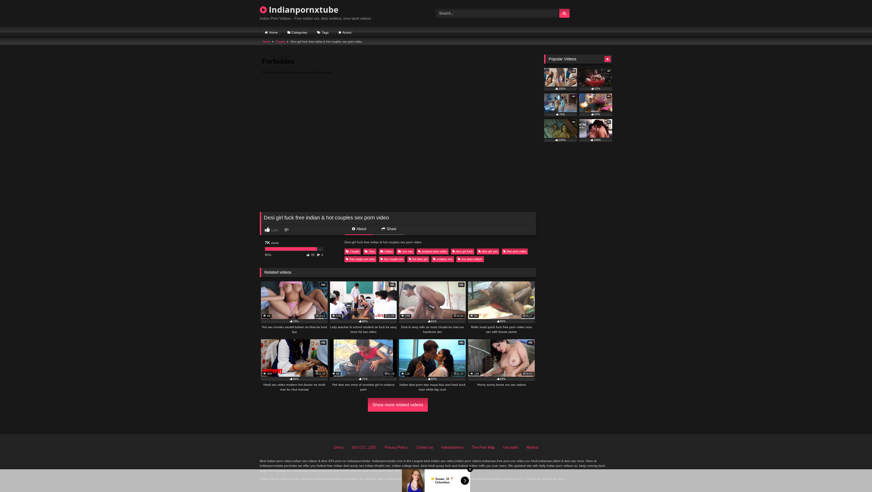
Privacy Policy (396, 447)
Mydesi (532, 447)
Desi (372, 251)
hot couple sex (393, 259)
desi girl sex (490, 251)
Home (273, 32)
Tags (325, 32)
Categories (299, 32)
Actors (347, 32)
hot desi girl (420, 259)
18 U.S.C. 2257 (364, 447)
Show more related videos (397, 404)
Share (391, 229)
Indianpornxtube (302, 9)
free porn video (516, 251)
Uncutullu (510, 447)
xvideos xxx (445, 259)
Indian (389, 251)
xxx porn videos (471, 259)
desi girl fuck (464, 251)
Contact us (424, 447)
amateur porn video (434, 251)
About (361, 229)
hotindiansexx (452, 447)
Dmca (339, 447)
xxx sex (407, 251)
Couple (280, 41)
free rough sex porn (362, 259)
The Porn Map (483, 447)
